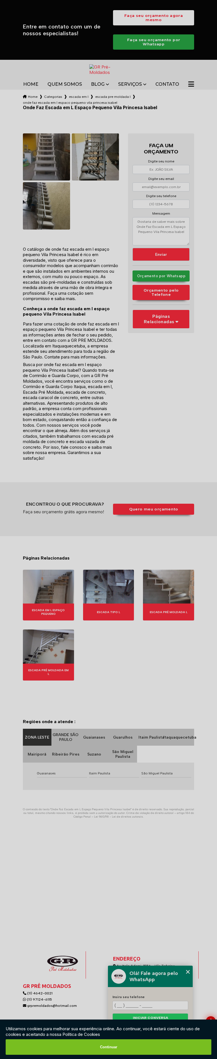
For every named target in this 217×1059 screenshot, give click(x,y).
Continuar (108, 1047)
